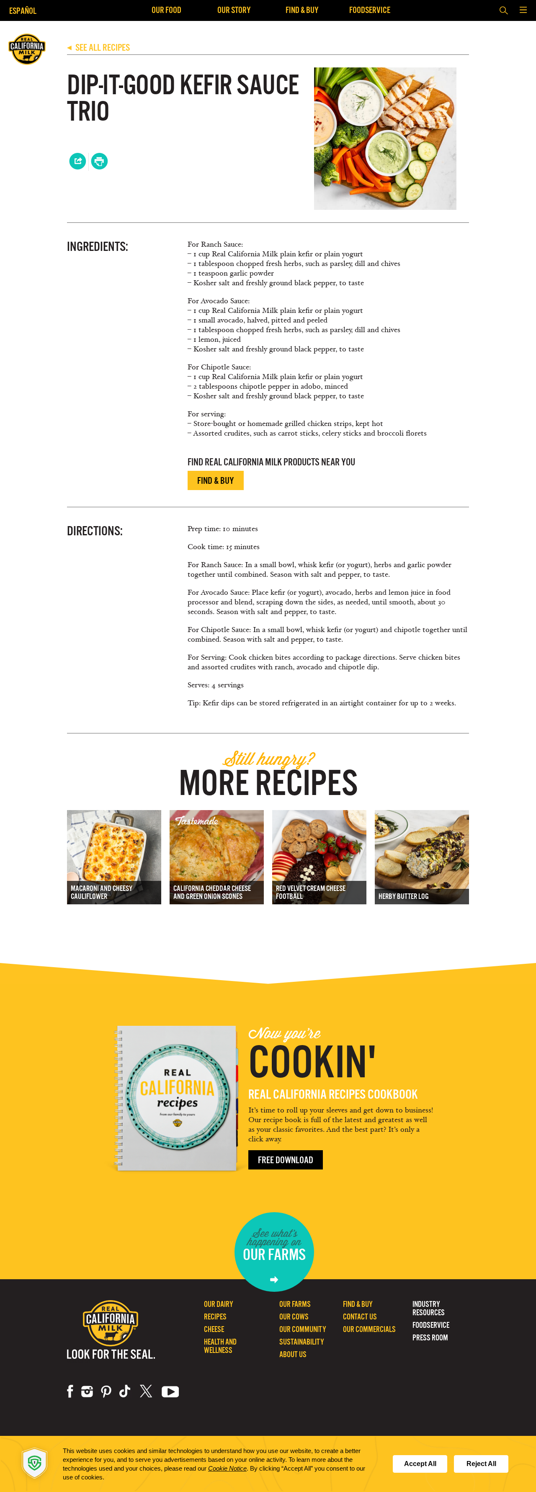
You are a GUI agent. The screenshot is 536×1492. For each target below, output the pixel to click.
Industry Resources (428, 1308)
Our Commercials (369, 1329)
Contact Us (360, 1316)
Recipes (215, 1316)
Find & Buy (302, 10)
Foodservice (369, 10)
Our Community (302, 1329)
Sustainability (301, 1341)
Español (22, 10)
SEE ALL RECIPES (98, 47)
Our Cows (294, 1316)
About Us (293, 1354)
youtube (170, 1391)
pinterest (106, 1391)
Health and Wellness (220, 1346)
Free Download (285, 1160)
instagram (87, 1391)
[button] (523, 10)
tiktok (125, 1391)
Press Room (430, 1337)
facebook (70, 1391)
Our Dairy (218, 1304)
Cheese (214, 1329)
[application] (268, 1464)
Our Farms (295, 1304)
